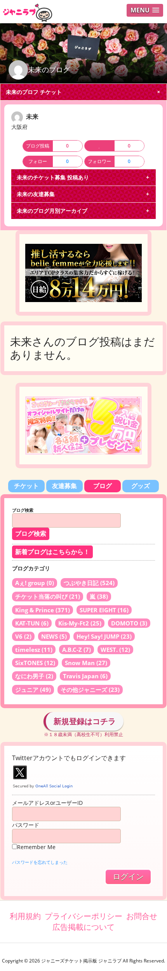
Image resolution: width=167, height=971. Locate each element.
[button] (145, 10)
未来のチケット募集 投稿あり (53, 177)
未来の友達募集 (36, 194)
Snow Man (86, 663)
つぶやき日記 (89, 583)
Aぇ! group (34, 583)
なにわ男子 (34, 676)
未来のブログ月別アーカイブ (52, 210)
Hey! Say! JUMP (104, 636)
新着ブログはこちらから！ (52, 552)
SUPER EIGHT (104, 610)
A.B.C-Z (76, 649)
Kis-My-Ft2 (79, 623)
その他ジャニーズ (90, 689)
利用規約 (25, 916)
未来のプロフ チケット (34, 92)
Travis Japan (85, 676)
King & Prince (42, 610)
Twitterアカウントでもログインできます (69, 758)
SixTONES (35, 663)
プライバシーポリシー (83, 916)
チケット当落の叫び (47, 596)
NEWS (54, 636)
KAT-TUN (32, 623)
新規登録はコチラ (85, 721)
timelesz (33, 649)
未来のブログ (49, 69)
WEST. (115, 649)
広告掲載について (83, 927)
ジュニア (33, 689)
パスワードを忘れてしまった (40, 862)
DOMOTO (129, 623)
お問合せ (141, 916)
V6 (23, 636)
